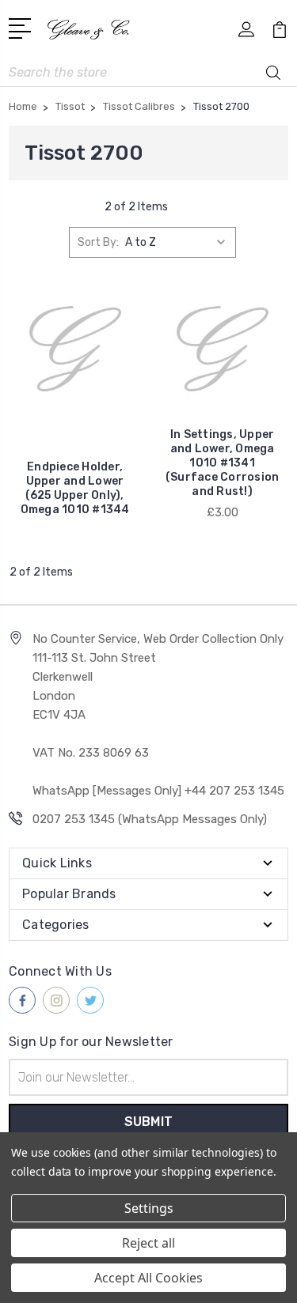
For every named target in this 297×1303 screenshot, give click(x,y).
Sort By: (98, 242)
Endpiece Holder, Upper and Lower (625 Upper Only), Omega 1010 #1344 (75, 488)
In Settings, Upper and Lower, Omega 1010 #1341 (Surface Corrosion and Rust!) (223, 463)
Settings (148, 1208)
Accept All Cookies (148, 1277)
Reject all (148, 1243)
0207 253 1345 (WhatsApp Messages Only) (149, 819)
